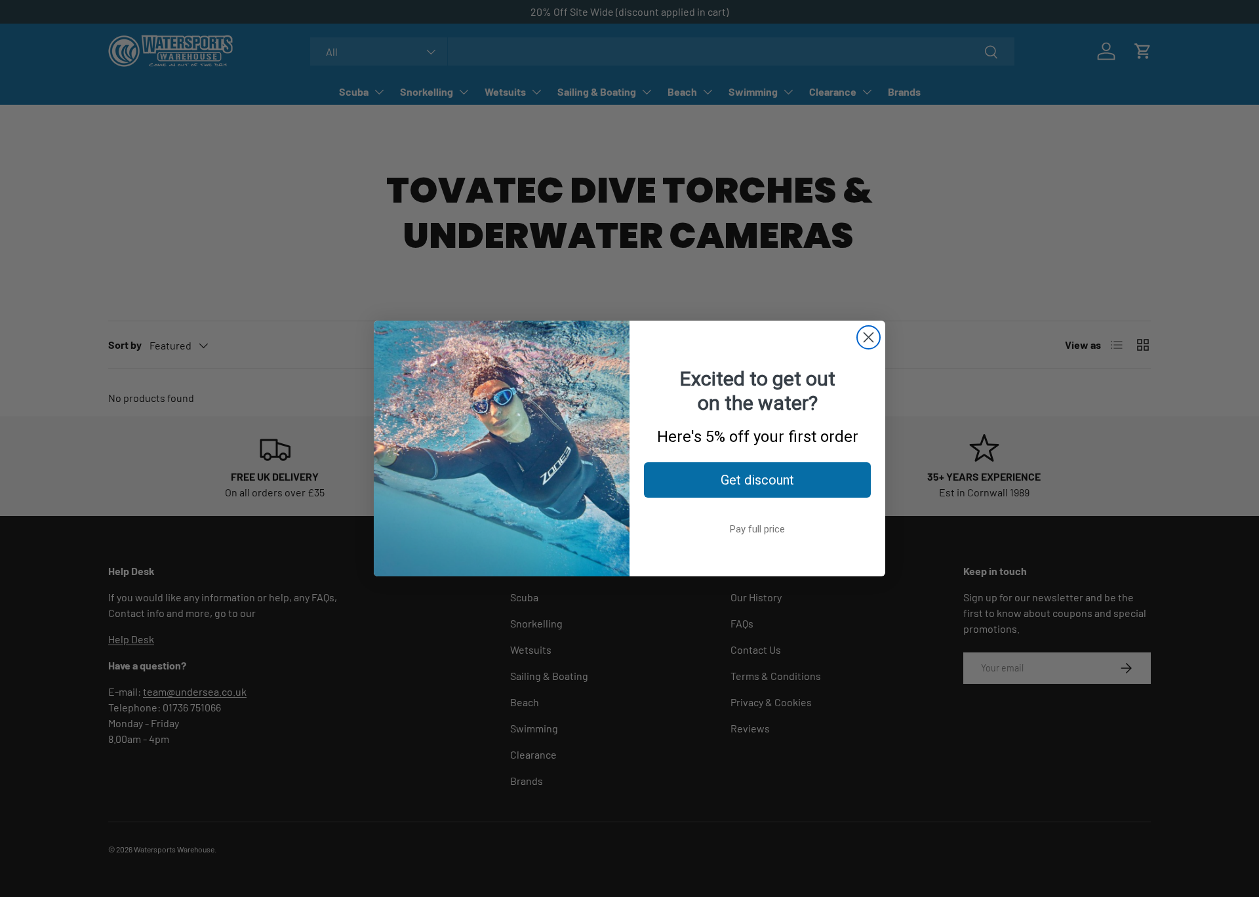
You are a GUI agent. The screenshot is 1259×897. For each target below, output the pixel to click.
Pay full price (757, 529)
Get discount (757, 480)
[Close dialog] (868, 337)
